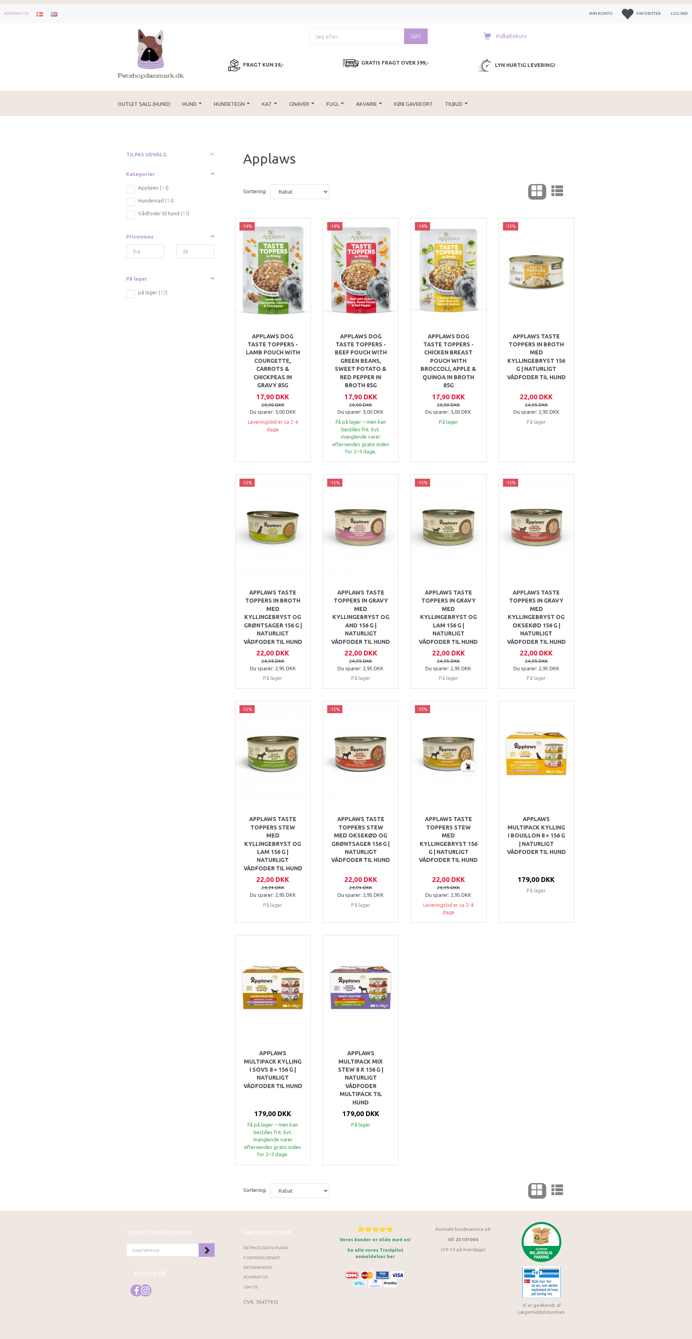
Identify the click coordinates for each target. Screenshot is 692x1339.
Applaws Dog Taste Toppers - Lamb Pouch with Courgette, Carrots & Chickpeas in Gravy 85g (273, 361)
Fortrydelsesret (261, 1258)
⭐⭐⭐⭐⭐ (375, 1229)
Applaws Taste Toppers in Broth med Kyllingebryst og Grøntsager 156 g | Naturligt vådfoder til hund (272, 617)
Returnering (257, 1267)
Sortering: (255, 191)
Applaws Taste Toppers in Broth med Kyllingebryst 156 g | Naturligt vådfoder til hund (536, 356)
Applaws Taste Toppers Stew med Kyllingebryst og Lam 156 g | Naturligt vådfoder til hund (272, 844)
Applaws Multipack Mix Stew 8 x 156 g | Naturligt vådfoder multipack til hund (360, 1078)
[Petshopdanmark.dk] (151, 53)
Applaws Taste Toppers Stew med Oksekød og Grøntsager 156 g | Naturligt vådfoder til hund (360, 839)
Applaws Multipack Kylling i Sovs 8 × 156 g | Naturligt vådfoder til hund (272, 1069)
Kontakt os (16, 13)
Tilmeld (207, 1250)
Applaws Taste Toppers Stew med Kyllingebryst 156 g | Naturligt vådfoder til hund (448, 839)
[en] (54, 13)
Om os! (250, 1287)
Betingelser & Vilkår (265, 1248)
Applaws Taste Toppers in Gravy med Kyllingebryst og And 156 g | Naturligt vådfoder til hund (360, 617)
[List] (557, 192)
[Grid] (537, 192)
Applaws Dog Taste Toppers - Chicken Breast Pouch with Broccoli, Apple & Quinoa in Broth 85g (448, 361)
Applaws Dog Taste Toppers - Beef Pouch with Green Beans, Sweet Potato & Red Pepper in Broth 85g (361, 361)
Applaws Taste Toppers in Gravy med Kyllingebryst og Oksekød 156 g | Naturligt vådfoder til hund (536, 617)
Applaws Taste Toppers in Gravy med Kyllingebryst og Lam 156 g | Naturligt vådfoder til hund (448, 617)
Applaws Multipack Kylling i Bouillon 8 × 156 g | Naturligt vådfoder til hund (536, 835)
